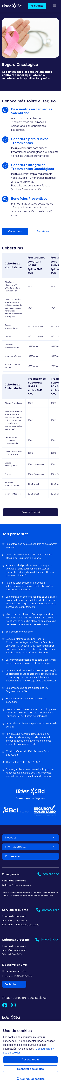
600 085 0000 (50, 939)
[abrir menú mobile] (54, 6)
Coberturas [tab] (15, 231)
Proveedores (12, 856)
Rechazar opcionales (30, 1069)
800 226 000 (51, 874)
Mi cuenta (37, 5)
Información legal (15, 846)
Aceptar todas (30, 1059)
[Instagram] (13, 1006)
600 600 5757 (50, 909)
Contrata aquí (30, 512)
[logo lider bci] (12, 5)
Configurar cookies (30, 1079)
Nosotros (10, 837)
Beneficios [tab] (43, 231)
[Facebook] (5, 1006)
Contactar (10, 984)
